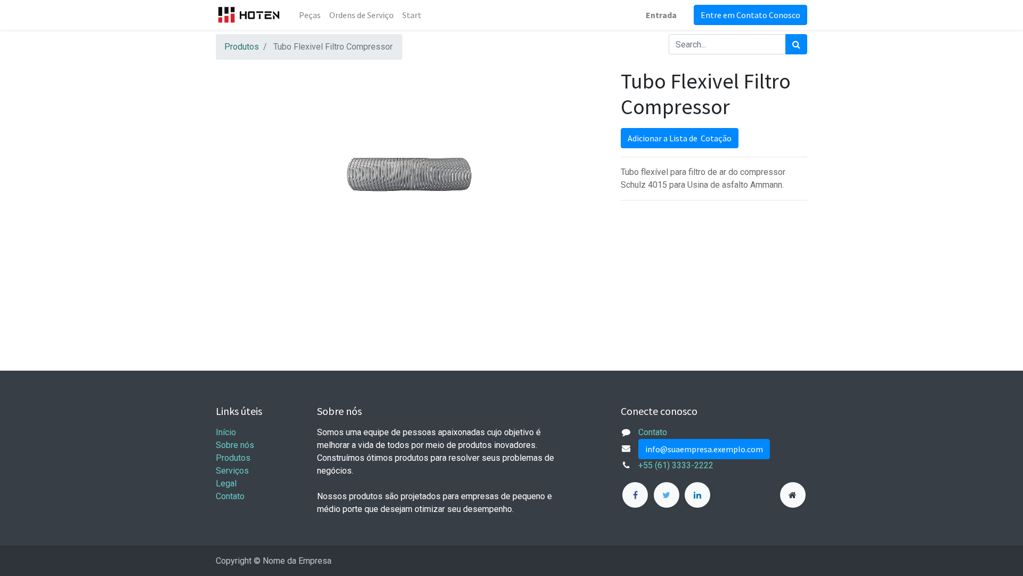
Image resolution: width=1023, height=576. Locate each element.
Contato (230, 496)
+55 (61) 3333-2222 (675, 465)
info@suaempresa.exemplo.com (704, 449)
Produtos (241, 47)
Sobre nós (235, 445)
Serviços (232, 471)
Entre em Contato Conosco (750, 15)
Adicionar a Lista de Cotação (680, 138)
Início (226, 432)
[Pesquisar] (796, 44)
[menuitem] (310, 15)
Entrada (661, 15)
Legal (226, 483)
